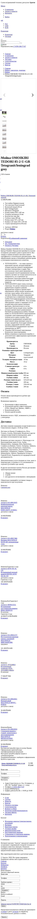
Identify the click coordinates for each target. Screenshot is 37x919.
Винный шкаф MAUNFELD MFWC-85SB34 (8, 702)
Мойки (12, 229)
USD (6, 26)
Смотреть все (5, 487)
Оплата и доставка (11, 805)
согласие (15, 911)
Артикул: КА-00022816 (9, 729)
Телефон (4, 773)
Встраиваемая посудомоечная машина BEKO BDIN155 (9, 608)
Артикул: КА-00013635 (9, 502)
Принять (4, 917)
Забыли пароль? (6, 904)
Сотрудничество (10, 61)
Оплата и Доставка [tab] (11, 245)
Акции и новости (11, 11)
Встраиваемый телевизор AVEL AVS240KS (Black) (7, 668)
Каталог (3, 40)
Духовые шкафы (10, 829)
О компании (9, 9)
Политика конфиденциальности (16, 810)
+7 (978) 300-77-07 (19, 46)
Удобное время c (6, 882)
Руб (6, 24)
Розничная (4, 31)
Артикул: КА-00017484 (9, 538)
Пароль (3, 900)
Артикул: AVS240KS (8, 665)
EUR (6, 27)
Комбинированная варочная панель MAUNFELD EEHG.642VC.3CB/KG (9, 507)
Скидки (7, 63)
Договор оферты (11, 812)
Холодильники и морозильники (16, 836)
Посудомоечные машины (14, 832)
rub (2, 20)
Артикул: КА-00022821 (9, 699)
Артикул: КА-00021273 (9, 635)
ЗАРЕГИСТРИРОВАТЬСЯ (21, 904)
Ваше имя (4, 769)
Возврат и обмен (11, 809)
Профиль (4, 867)
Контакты (8, 13)
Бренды (7, 65)
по (2, 886)
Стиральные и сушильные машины (17, 834)
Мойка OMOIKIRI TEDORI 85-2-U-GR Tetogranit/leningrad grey (13, 764)
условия (3, 911)
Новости (8, 801)
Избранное (4, 865)
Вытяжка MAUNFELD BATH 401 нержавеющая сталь (9, 542)
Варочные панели (11, 827)
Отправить (5, 778)
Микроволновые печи (12, 830)
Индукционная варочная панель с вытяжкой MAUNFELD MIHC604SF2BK (9, 639)
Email (3, 896)
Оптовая (8, 36)
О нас (7, 797)
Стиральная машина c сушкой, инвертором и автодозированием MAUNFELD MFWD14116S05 (9, 734)
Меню (3, 6)
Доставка (8, 59)
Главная (7, 54)
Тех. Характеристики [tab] (12, 244)
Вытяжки (8, 825)
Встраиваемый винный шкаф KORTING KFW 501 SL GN (9, 574)
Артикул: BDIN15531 (8, 605)
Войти (7, 17)
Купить (3, 236)
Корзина (4, 868)
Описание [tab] (8, 242)
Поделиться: (5, 238)
